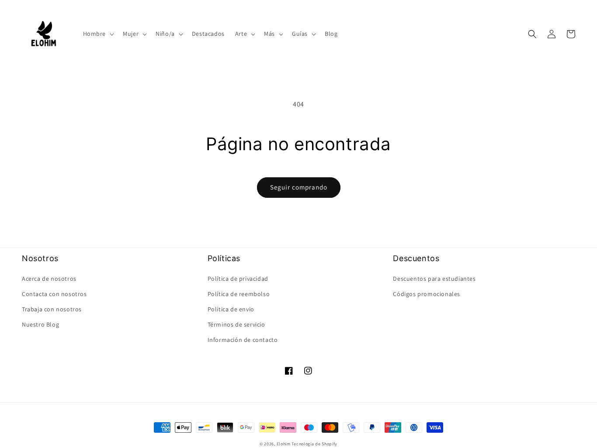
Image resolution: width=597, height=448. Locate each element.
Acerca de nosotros (49, 279)
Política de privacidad (238, 279)
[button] (98, 33)
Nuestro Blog (40, 324)
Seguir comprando (298, 187)
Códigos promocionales (426, 294)
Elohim (284, 444)
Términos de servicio (236, 324)
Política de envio (231, 309)
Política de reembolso (239, 294)
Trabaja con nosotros (52, 309)
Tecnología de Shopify (314, 444)
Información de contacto (243, 340)
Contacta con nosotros (54, 294)
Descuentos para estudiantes (434, 279)
